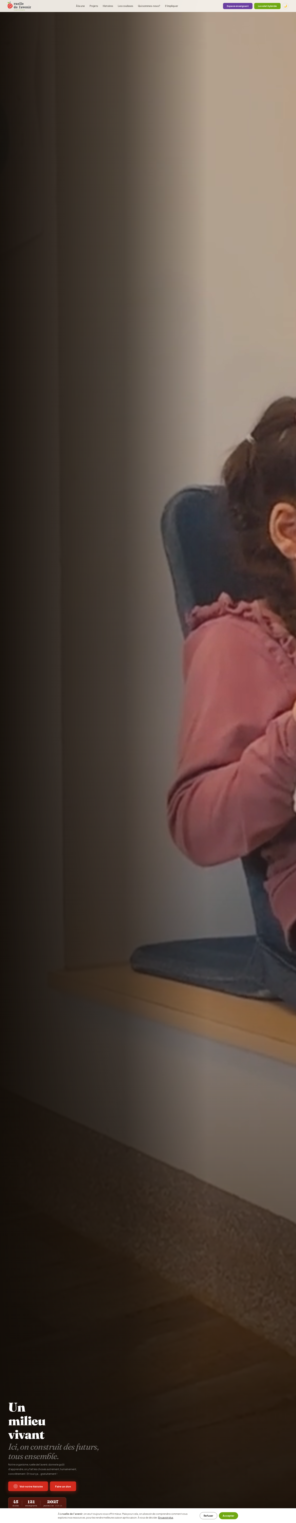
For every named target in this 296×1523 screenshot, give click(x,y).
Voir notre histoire (31, 1486)
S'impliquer (171, 5)
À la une (80, 5)
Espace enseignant (238, 6)
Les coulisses (125, 5)
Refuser (208, 1515)
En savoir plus (165, 1517)
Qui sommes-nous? (149, 5)
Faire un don (63, 1486)
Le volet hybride (267, 6)
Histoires (108, 5)
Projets (94, 5)
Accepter (228, 1515)
